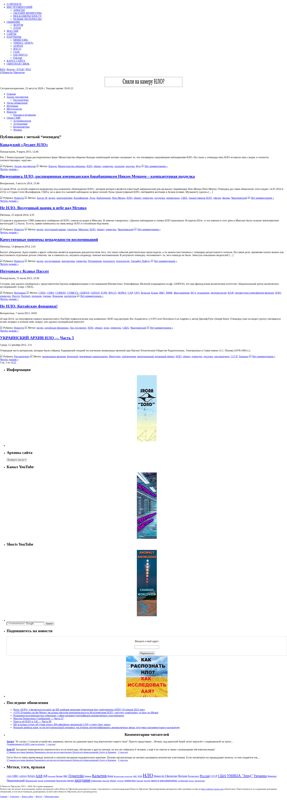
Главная (11, 94)
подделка (159, 198)
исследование (52, 261)
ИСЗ (193, 292)
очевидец (107, 166)
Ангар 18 (42, 198)
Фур (138, 166)
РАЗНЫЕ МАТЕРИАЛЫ (27, 19)
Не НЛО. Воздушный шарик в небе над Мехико (43, 208)
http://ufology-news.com (212, 789)
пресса (155, 780)
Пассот (16, 296)
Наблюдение (103, 198)
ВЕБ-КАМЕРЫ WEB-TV (27, 16)
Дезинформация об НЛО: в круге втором (26, 744)
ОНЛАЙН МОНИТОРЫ (27, 13)
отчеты (120, 780)
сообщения (183, 780)
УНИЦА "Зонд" (240, 776)
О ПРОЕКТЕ (14, 4)
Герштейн (76, 776)
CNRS (50, 292)
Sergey (10, 741)
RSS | (3, 69)
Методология (14, 108)
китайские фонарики (56, 327)
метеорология (218, 292)
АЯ (45, 776)
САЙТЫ (11, 34)
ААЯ (39, 776)
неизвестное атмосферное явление (254, 292)
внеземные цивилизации (93, 356)
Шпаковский (31, 780)
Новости (11, 111)
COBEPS (60, 292)
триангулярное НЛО (200, 198)
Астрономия (20, 123)
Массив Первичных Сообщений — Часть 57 (38, 718)
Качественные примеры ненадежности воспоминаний (49, 239)
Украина (243, 356)
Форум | (11, 69)
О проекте (14, 796)
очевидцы (130, 780)
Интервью (12, 105)
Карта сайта (27, 796)
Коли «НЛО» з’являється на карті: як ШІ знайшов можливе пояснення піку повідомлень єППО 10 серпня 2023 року (79, 709)
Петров (182, 776)
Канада (52, 166)
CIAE (16, 51)
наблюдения (129, 356)
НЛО (89, 166)
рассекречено (221, 356)
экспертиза (70, 296)
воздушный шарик (55, 229)
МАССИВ (12, 31)
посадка (130, 166)
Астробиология (22, 120)
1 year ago (50, 744)
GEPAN (95, 292)
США (184, 198)
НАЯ (231, 292)
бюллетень (61, 780)
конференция (96, 781)
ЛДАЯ (17, 28)
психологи (109, 261)
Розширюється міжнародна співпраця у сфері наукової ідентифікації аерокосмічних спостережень (68, 715)
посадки (208, 356)
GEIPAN (18, 45)
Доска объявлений (17, 102)
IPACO (17, 48)
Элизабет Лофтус (140, 261)
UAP (130, 292)
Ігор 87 (11, 749)
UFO (137, 292)
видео (51, 198)
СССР (234, 356)
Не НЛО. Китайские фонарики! (29, 306)
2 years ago (123, 752)
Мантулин (115, 356)
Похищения (94, 261)
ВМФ (169, 292)
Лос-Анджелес (78, 327)
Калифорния (81, 198)
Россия (205, 776)
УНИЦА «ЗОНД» (23, 42)
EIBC (15, 776)
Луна (92, 198)
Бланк (154, 292)
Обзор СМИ (13, 117)
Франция (57, 296)
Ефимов (88, 776)
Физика (17, 129)
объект (97, 166)
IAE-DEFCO (20, 54)
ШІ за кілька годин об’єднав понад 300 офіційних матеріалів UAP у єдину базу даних (61, 724)
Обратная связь (52, 796)
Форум (39, 796)
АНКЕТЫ (19, 10)
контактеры (68, 261)
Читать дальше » (9, 169)
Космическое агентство (123, 776)
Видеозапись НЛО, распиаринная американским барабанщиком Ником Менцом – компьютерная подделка (97, 176)
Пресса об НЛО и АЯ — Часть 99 (32, 721)
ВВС (162, 292)
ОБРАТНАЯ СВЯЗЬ (18, 63)
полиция (119, 166)
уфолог (217, 198)
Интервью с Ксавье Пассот (24, 271)
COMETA (72, 292)
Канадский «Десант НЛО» (24, 144)
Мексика (83, 229)
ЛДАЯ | (20, 69)
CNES (42, 292)
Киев (110, 776)
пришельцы (173, 198)
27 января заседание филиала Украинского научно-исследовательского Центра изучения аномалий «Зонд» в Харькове (61, 752)
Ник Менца (118, 198)
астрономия (49, 780)
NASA (31, 776)
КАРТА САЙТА (16, 60)
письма (139, 780)
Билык (59, 776)
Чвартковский (239, 198)
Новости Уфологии (165, 776)
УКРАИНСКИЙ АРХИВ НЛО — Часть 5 (37, 338)
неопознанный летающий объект (155, 356)
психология (122, 261)
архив (40, 780)
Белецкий (72, 356)
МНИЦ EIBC (20, 39)
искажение (203, 292)
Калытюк (99, 776)
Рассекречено (21, 100)
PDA (28, 69)
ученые (47, 296)
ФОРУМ (18, 25)
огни (106, 327)
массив (105, 780)
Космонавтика (21, 126)
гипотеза (72, 229)
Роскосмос (193, 776)
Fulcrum (17, 57)
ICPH (104, 292)
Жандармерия (181, 292)
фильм (226, 198)
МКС (135, 776)
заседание (82, 780)
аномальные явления (54, 356)
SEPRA (122, 292)
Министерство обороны (71, 166)
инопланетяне (64, 198)
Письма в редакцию (24, 114)
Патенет (25, 296)
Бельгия (145, 292)
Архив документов (17, 97)
